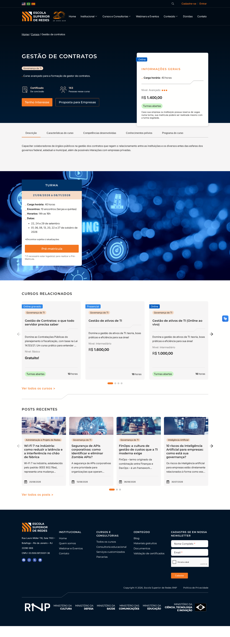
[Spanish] (33, 3)
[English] (24, 3)
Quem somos (67, 543)
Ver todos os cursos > (38, 388)
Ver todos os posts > (38, 494)
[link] (52, 223)
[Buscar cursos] (173, 3)
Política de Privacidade (195, 587)
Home (72, 16)
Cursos (35, 34)
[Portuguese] (29, 3)
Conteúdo (169, 16)
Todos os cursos (106, 541)
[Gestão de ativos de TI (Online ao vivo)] (178, 340)
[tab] (31, 133)
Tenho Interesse (37, 102)
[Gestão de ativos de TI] (114, 340)
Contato (202, 16)
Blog (136, 538)
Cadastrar (179, 575)
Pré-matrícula (51, 249)
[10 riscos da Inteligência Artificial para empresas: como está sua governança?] (186, 451)
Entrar (203, 3)
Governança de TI (32, 68)
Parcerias (102, 556)
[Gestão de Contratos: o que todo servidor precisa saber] (51, 340)
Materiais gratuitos (145, 543)
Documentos (142, 548)
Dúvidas (188, 16)
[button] (110, 383)
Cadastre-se (188, 3)
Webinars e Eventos (147, 16)
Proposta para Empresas (77, 102)
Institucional (88, 16)
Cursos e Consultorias (115, 16)
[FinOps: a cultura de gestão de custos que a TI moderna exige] (139, 451)
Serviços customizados (110, 551)
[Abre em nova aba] (24, 560)
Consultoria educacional (111, 546)
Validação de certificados (149, 553)
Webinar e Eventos (71, 548)
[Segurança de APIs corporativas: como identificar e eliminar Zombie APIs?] (91, 451)
